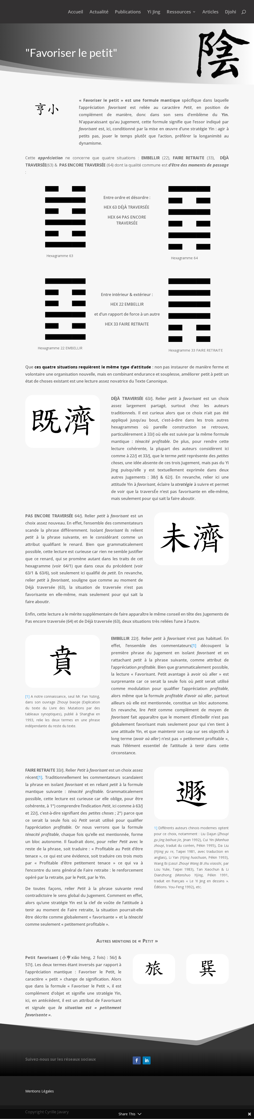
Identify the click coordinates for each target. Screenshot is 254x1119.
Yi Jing (153, 12)
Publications (128, 12)
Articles (210, 12)
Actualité (99, 12)
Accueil (75, 12)
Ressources (179, 12)
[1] (27, 696)
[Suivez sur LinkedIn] (147, 1060)
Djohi (230, 12)
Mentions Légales (39, 1091)
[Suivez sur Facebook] (137, 1060)
